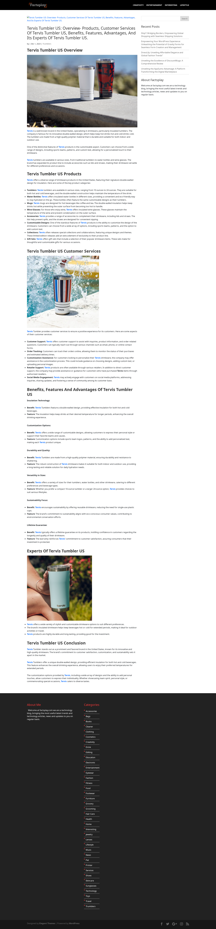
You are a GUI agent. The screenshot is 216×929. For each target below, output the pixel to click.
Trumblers (47, 44)
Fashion (89, 778)
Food (88, 788)
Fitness (89, 783)
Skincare (90, 880)
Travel (88, 901)
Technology (91, 891)
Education (90, 757)
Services (90, 870)
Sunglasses (91, 885)
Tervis (33, 50)
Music (88, 849)
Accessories (91, 711)
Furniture (90, 798)
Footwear (90, 793)
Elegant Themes (47, 923)
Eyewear (90, 772)
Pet (87, 860)
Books (89, 721)
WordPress (74, 923)
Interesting (171, 5)
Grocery (89, 803)
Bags (88, 716)
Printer (89, 865)
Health (89, 819)
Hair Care (90, 814)
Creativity (138, 5)
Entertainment (154, 5)
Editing (89, 752)
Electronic (90, 762)
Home (89, 824)
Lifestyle (184, 5)
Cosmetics (91, 737)
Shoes (89, 875)
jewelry (89, 834)
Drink (88, 747)
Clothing (90, 731)
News (88, 855)
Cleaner (89, 726)
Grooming (91, 808)
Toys (88, 896)
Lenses (89, 839)
